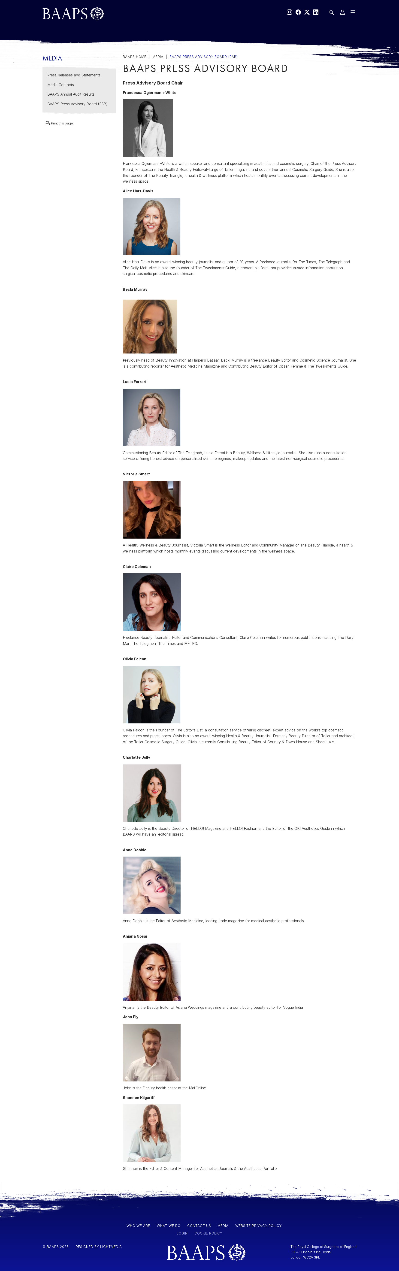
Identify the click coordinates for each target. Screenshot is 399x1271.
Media (81, 81)
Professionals (93, 69)
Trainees (84, 93)
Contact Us (89, 105)
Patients (84, 57)
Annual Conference (101, 116)
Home (80, 46)
